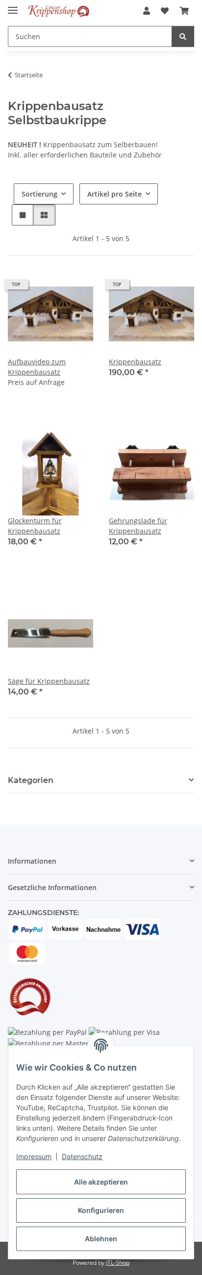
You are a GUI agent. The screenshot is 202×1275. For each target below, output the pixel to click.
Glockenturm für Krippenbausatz (35, 526)
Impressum (33, 1156)
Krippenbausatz (135, 361)
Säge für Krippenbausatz (49, 681)
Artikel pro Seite (114, 194)
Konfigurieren (101, 1210)
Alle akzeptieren (101, 1182)
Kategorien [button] (30, 780)
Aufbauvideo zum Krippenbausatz (37, 367)
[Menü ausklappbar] (13, 6)
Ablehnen (101, 1238)
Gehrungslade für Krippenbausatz (138, 526)
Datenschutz (82, 1156)
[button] (146, 11)
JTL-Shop (117, 1262)
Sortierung (39, 194)
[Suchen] (183, 36)
